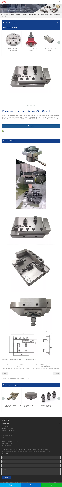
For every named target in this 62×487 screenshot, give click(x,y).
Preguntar (31, 126)
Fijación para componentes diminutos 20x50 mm (15, 378)
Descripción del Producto (9, 140)
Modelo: (5, 138)
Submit (6, 477)
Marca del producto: (26, 138)
